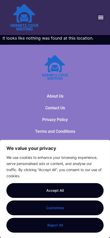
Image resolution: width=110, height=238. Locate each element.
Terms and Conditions (55, 131)
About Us (55, 96)
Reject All (55, 225)
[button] (100, 17)
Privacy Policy (55, 119)
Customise (55, 208)
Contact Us (55, 107)
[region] (55, 189)
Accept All (55, 190)
